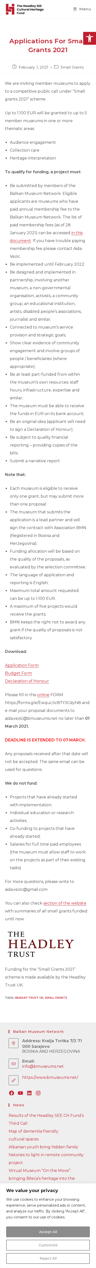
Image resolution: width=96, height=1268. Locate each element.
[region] (48, 1225)
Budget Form (18, 673)
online (43, 694)
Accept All (48, 1232)
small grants (56, 997)
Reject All (48, 1258)
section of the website (64, 903)
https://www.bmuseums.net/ (50, 1077)
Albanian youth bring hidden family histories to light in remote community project (46, 1155)
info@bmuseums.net (43, 1066)
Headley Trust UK (29, 997)
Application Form (22, 665)
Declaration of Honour (27, 681)
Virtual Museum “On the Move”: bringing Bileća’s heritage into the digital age (42, 1178)
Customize (48, 1245)
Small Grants (72, 67)
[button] (89, 38)
